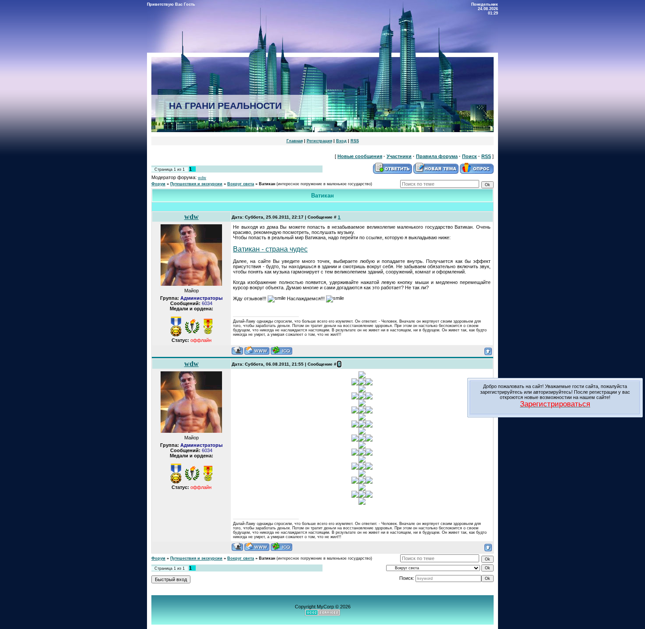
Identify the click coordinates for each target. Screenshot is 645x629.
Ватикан (267, 184)
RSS (355, 141)
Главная (295, 141)
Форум (158, 184)
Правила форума (437, 156)
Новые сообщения (359, 156)
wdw (202, 178)
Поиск (469, 156)
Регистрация (319, 141)
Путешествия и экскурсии (196, 184)
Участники (399, 156)
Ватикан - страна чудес (270, 249)
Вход (341, 141)
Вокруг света (240, 184)
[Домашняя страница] (256, 350)
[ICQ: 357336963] (281, 350)
